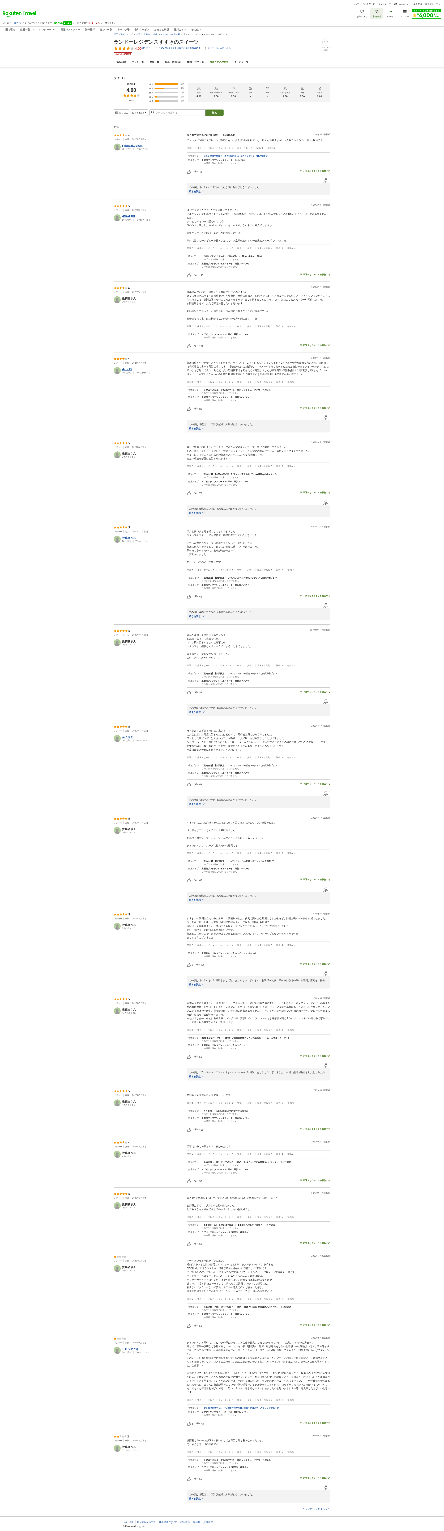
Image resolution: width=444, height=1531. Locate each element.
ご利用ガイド (368, 4)
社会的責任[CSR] (168, 1522)
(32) (173, 62)
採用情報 (185, 1522)
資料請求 (208, 1522)
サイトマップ (384, 4)
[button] (149, 147)
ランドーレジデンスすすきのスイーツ (156, 41)
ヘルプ (356, 4)
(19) (219, 62)
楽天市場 (417, 4)
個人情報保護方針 (146, 1522)
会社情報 (129, 1522)
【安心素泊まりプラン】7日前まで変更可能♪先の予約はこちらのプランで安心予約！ (241, 1408)
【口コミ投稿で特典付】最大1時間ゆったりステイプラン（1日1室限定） (236, 156)
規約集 (196, 1522)
